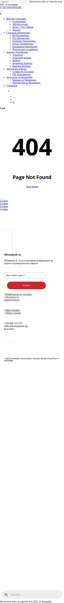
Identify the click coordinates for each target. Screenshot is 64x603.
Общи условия (13, 313)
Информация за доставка (18, 294)
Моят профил (12, 310)
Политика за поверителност (12, 298)
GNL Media (8, 360)
